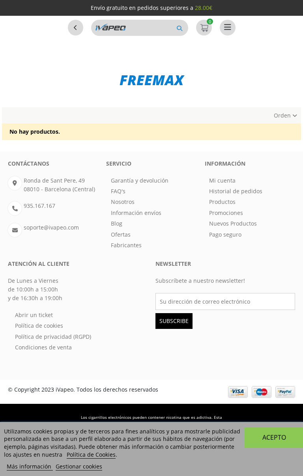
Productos (222, 201)
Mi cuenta (222, 180)
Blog (116, 223)
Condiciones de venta (43, 347)
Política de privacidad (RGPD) (53, 336)
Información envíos (136, 213)
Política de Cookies (91, 454)
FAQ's (118, 191)
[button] (179, 28)
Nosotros (123, 201)
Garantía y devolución (139, 180)
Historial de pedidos (235, 191)
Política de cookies (39, 325)
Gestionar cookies (79, 466)
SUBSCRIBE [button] (174, 321)
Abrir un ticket (34, 315)
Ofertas (121, 234)
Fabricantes (126, 245)
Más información (30, 466)
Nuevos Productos (233, 223)
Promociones (226, 213)
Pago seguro (225, 234)
